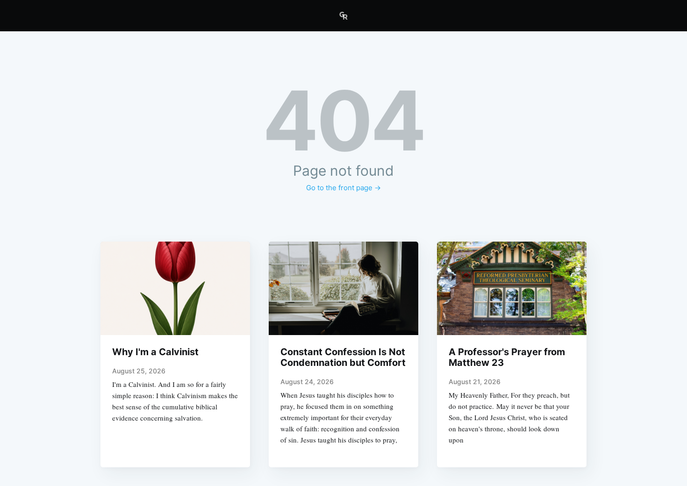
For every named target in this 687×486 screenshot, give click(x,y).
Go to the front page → (343, 187)
